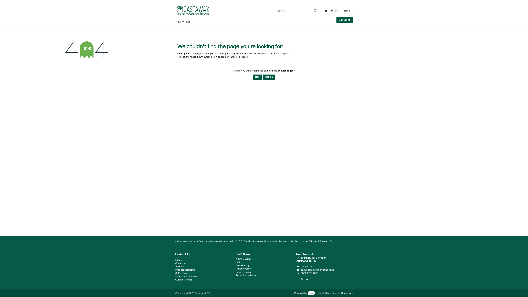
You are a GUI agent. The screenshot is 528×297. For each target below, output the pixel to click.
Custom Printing (183, 279)
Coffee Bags (181, 273)
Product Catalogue (185, 269)
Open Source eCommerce (339, 293)
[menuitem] (180, 22)
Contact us (181, 263)
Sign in (347, 10)
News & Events (243, 258)
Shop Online (344, 20)
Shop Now (269, 77)
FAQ (238, 262)
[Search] (315, 11)
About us (180, 266)
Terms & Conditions (246, 275)
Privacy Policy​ (243, 268)
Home (257, 77)
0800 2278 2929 (309, 273)
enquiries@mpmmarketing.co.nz (317, 269)
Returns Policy (243, 272)
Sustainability (242, 265)
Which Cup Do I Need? (187, 276)
